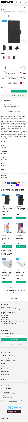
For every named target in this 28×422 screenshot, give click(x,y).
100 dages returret (8, 104)
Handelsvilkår (4, 368)
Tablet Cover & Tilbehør (7, 355)
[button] (22, 2)
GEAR (2, 9)
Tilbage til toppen (14, 298)
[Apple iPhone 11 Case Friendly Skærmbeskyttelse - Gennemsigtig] (6, 67)
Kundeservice (4, 377)
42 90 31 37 (8, 319)
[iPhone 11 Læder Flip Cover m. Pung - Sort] (21, 199)
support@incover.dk (9, 307)
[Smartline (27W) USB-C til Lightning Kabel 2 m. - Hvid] (6, 77)
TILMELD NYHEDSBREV (14, 339)
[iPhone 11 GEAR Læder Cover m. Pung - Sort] (14, 57)
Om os (2, 366)
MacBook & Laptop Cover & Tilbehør (10, 358)
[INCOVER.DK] (7, 2)
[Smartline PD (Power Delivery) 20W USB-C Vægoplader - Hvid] (6, 72)
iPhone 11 (5, 16)
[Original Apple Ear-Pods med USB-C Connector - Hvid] (6, 83)
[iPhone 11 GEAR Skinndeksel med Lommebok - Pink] (9, 57)
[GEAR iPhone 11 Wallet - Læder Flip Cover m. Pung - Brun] (3, 57)
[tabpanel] (14, 161)
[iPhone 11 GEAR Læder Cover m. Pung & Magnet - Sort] (7, 199)
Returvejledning (5, 374)
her (22, 344)
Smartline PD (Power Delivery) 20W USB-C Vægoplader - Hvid (6, 274)
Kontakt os (3, 379)
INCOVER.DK (6, 418)
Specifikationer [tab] (5, 141)
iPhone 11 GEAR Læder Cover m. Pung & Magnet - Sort (7, 210)
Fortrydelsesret (5, 371)
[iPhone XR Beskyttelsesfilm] (21, 228)
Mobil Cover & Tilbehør (7, 352)
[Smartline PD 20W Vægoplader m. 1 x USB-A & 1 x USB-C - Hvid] (21, 263)
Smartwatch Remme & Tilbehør (8, 360)
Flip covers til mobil (16, 16)
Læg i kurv (19, 91)
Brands (3, 363)
